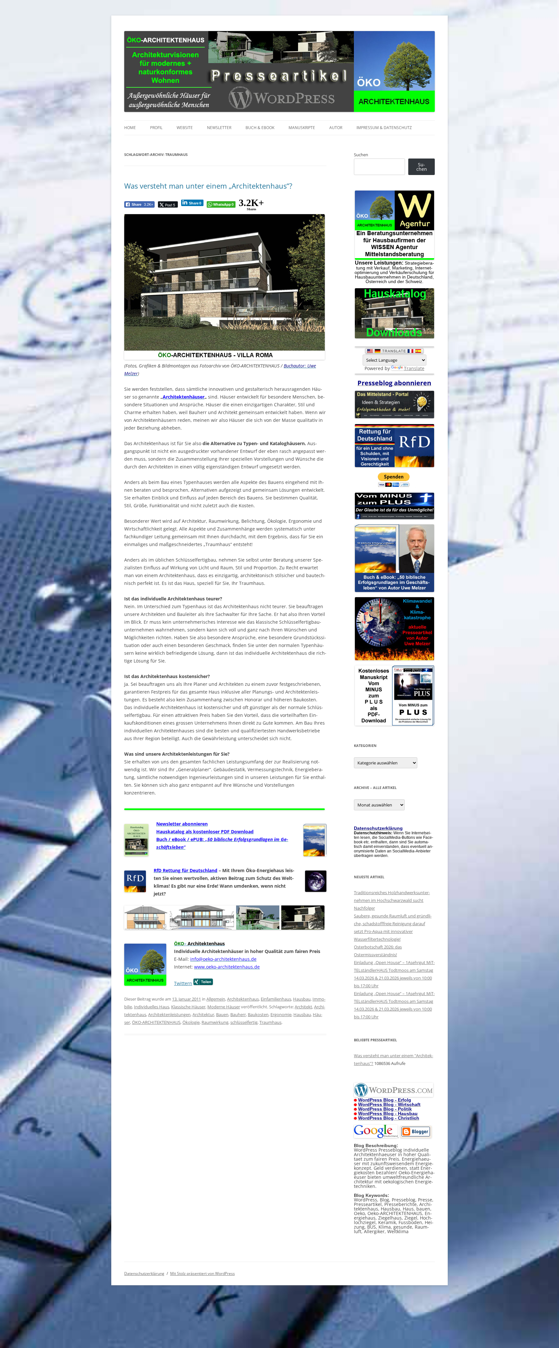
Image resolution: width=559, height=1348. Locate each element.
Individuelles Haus (151, 1007)
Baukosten (258, 1014)
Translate (414, 368)
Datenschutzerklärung (144, 1273)
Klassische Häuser (188, 1007)
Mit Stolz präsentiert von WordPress (202, 1273)
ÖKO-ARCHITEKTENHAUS (156, 1022)
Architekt (303, 1007)
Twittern (183, 983)
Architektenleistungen (169, 1014)
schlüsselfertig (244, 1022)
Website (185, 127)
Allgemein (215, 999)
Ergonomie (280, 1014)
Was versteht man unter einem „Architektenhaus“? (208, 186)
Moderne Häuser (223, 1007)
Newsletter (219, 127)
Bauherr (238, 1014)
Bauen (222, 1014)
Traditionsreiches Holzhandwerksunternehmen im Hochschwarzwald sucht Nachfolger (392, 900)
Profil (156, 127)
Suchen (361, 155)
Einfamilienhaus (276, 999)
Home (130, 127)
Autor (335, 127)
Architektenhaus (243, 999)
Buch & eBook (260, 127)
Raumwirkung (215, 1022)
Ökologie (191, 1022)
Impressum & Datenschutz (384, 127)
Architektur (203, 1014)
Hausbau (302, 999)
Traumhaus (270, 1022)
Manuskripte (302, 127)
